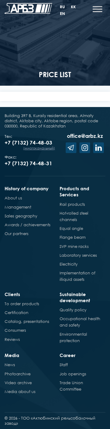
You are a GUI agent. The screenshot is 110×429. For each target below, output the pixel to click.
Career (67, 355)
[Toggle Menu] (97, 9)
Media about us (20, 391)
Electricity (69, 264)
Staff (64, 364)
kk (73, 6)
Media (12, 355)
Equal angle (71, 228)
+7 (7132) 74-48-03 (28, 142)
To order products (22, 303)
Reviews (12, 339)
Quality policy (73, 309)
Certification (16, 312)
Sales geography (21, 215)
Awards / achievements (27, 224)
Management (18, 207)
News (10, 364)
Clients (12, 294)
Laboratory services (78, 255)
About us (13, 197)
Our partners (16, 233)
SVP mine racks (74, 246)
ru (62, 6)
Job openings (73, 373)
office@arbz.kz (85, 136)
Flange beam (73, 237)
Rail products (72, 204)
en (62, 13)
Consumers (15, 330)
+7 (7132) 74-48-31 (28, 163)
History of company (27, 188)
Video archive (18, 382)
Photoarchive (18, 373)
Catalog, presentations (27, 321)
